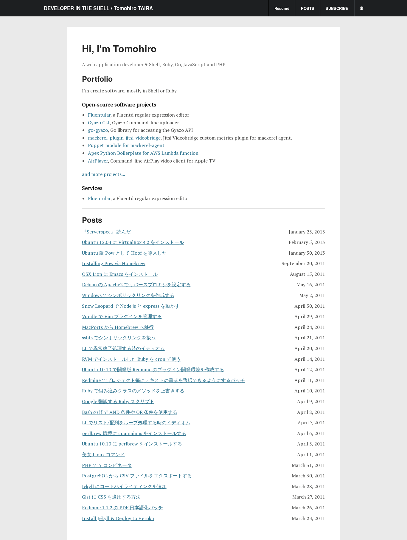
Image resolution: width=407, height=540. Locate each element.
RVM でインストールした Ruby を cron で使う (131, 359)
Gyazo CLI (99, 122)
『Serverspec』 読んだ (106, 231)
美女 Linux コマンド (103, 454)
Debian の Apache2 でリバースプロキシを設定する (136, 284)
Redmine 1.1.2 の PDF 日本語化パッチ (122, 507)
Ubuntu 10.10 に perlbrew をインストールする (132, 443)
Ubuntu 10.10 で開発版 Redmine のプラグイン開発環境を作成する (153, 369)
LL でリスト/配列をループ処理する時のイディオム (136, 422)
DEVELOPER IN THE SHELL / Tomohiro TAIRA (98, 8)
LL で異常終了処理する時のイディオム (123, 348)
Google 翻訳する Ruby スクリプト (118, 401)
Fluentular (99, 115)
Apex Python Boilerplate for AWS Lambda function (143, 153)
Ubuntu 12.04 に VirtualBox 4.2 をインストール (133, 242)
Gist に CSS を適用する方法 (111, 496)
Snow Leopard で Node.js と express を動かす (131, 306)
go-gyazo (98, 130)
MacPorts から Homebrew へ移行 (118, 327)
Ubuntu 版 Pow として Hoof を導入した (124, 253)
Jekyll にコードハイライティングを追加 (124, 486)
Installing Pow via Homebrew (113, 263)
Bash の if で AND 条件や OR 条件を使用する (129, 412)
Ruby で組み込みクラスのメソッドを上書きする (133, 390)
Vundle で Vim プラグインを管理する (122, 316)
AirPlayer (98, 160)
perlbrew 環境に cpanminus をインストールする (134, 433)
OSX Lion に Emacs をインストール (120, 274)
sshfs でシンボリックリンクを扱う (119, 337)
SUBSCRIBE (337, 8)
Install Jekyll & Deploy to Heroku (118, 518)
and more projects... (103, 174)
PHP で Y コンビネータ (107, 465)
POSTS (307, 8)
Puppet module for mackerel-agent (126, 145)
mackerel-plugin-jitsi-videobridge (124, 137)
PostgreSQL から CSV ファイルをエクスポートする (137, 475)
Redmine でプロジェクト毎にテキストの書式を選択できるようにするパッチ (163, 380)
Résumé (281, 8)
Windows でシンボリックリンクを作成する (128, 295)
